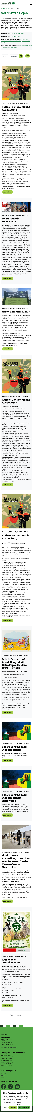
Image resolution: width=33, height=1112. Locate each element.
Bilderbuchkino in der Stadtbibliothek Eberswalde (14, 798)
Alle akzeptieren (24, 1107)
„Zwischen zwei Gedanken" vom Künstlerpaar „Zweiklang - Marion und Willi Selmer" (15, 41)
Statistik (19, 1102)
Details (5, 1107)
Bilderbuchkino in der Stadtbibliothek (14, 748)
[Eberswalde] (8, 3)
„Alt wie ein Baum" (16, 36)
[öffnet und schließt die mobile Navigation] (30, 3)
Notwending (8, 1102)
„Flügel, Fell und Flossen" (18, 33)
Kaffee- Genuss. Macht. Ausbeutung (16, 108)
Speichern (13, 1107)
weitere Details (7, 192)
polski (2, 1077)
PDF (27, 56)
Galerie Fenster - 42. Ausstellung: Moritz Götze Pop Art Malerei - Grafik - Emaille (15, 663)
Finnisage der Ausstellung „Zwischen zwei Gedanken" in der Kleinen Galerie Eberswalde (16, 861)
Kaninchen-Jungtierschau (11, 961)
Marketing (19, 1104)
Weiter (19, 1015)
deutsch (3, 1073)
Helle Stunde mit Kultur (15, 311)
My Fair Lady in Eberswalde (10, 220)
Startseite (6, 8)
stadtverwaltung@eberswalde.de (9, 1047)
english (3, 1075)
